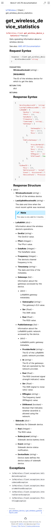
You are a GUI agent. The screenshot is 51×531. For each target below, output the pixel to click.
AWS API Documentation (29, 46)
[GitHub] (25, 518)
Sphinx (21, 524)
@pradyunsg (31, 524)
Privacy (14, 526)
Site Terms (21, 526)
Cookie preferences (33, 526)
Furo (38, 524)
